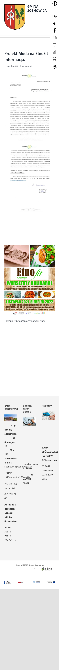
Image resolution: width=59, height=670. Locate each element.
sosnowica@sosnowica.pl (18, 466)
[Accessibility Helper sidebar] (54, 3)
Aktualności (27, 66)
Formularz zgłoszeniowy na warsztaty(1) (26, 321)
